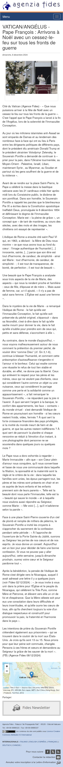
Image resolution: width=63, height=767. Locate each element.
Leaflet (6, 687)
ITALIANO (24, 742)
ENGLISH (33, 742)
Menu (6, 16)
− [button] (7, 671)
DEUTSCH (6, 745)
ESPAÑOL (42, 742)
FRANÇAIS (52, 742)
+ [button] (7, 666)
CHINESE (16, 745)
